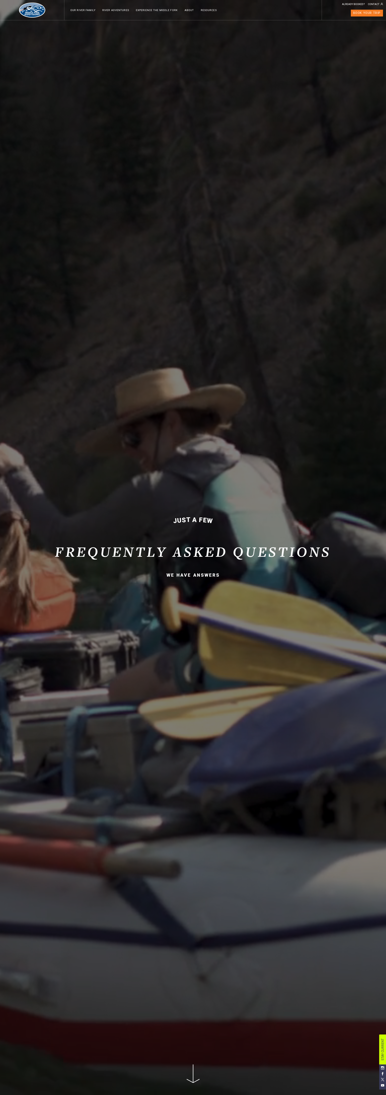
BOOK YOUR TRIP (367, 13)
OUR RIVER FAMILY (82, 10)
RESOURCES (209, 10)
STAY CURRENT (383, 1049)
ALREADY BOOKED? (353, 4)
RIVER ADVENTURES (115, 10)
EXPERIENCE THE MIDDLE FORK (157, 10)
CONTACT (373, 4)
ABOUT (189, 10)
